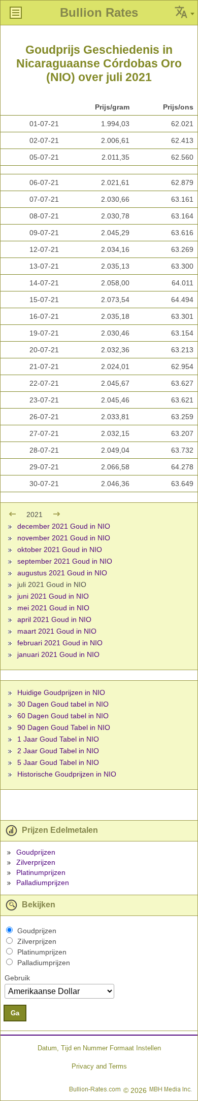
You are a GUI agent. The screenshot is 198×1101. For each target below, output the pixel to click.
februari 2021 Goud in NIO (60, 643)
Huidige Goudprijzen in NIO (61, 692)
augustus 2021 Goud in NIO (62, 573)
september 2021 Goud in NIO (64, 561)
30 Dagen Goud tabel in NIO (63, 704)
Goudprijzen (35, 852)
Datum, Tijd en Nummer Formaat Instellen (99, 1048)
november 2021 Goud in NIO (63, 538)
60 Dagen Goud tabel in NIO (63, 716)
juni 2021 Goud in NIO (53, 596)
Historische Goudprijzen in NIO (66, 774)
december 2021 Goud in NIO (63, 526)
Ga (15, 1013)
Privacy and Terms (99, 1066)
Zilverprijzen (35, 862)
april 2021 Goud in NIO (54, 619)
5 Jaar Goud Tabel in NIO (58, 762)
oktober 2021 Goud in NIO (59, 549)
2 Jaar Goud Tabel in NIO (58, 751)
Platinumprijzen (40, 872)
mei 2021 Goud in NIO (53, 608)
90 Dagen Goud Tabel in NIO (63, 727)
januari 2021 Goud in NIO (58, 654)
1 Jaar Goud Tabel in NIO (58, 739)
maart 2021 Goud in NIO (56, 631)
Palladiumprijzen (42, 882)
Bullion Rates (99, 12)
